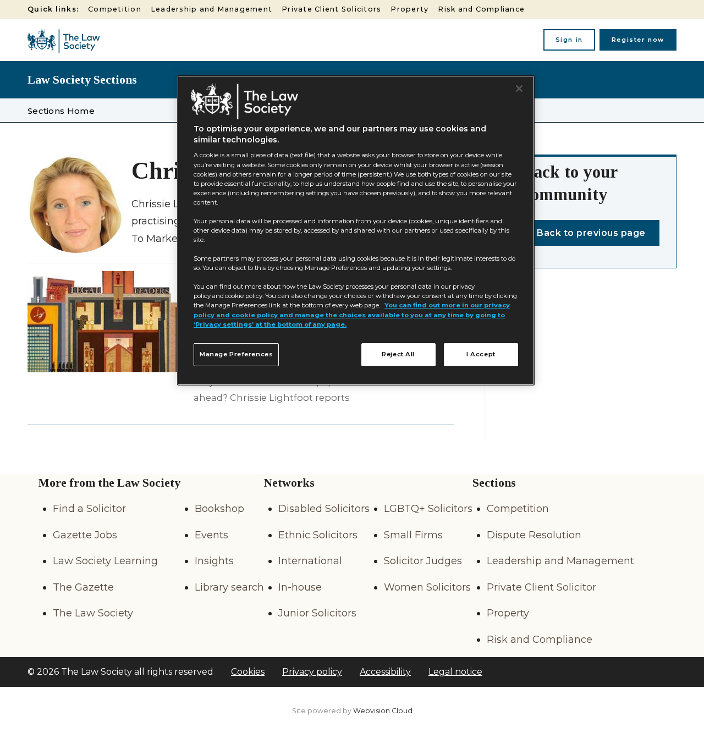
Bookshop (219, 509)
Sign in (569, 39)
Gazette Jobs (85, 535)
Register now (638, 39)
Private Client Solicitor (541, 587)
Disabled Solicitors (324, 509)
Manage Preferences (236, 354)
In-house (300, 587)
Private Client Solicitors (331, 9)
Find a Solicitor (89, 509)
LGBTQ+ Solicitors (428, 509)
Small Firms (413, 535)
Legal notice (455, 671)
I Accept (481, 354)
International (310, 561)
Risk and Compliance (481, 9)
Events (211, 535)
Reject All (398, 354)
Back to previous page (591, 233)
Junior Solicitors (317, 613)
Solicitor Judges (423, 561)
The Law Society (93, 613)
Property (409, 9)
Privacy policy (312, 671)
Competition (114, 9)
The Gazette (83, 587)
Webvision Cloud (383, 711)
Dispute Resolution (534, 535)
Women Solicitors (427, 587)
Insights (214, 561)
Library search (229, 587)
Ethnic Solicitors (318, 535)
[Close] (519, 88)
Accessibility (385, 671)
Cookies (248, 671)
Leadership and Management (211, 9)
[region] (356, 230)
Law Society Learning (105, 561)
